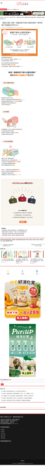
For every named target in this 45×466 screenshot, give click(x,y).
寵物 (38, 239)
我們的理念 (3, 438)
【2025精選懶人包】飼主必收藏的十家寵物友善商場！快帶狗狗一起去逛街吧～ (36, 260)
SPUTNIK (13, 239)
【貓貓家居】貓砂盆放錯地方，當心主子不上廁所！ (36, 244)
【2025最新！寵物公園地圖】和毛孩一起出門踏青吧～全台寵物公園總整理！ (17, 398)
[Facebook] (21, 462)
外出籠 (31, 239)
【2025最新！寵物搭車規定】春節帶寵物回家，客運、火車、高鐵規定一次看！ (22, 260)
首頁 (2, 17)
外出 (27, 239)
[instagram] (23, 462)
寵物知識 (41, 239)
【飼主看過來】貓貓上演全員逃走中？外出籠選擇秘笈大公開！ (14, 230)
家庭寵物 (34, 239)
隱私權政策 (22, 460)
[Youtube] (22, 462)
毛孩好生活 (6, 17)
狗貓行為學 (3, 436)
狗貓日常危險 (12, 17)
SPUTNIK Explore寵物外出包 (21, 239)
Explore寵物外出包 (8, 239)
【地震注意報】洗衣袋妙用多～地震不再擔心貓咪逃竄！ (13, 233)
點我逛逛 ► (23, 221)
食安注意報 (3, 433)
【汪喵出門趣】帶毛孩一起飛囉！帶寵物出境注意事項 (12, 235)
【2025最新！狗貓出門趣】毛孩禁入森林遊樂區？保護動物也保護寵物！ (16, 400)
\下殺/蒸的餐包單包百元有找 (14, 9)
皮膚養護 (2, 429)
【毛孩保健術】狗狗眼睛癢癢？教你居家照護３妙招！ (8, 244)
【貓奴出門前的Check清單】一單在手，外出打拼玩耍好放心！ (14, 231)
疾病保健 (2, 431)
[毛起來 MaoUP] (22, 3)
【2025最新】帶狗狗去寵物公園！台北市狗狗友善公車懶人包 (13, 391)
